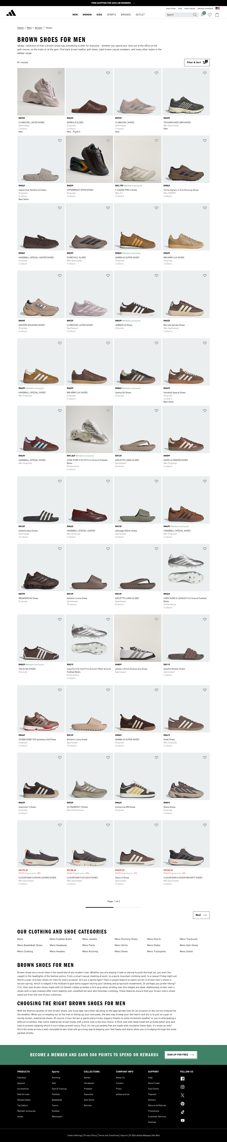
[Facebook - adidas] (195, 1079)
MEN (75, 15)
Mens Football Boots (61, 939)
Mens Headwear (58, 945)
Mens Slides (153, 945)
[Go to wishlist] (209, 15)
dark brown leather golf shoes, (82, 49)
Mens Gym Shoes (189, 945)
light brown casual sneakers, (114, 49)
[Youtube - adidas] (195, 1121)
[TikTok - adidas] (195, 1112)
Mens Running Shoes (126, 939)
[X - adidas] (195, 1096)
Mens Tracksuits (189, 939)
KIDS (99, 15)
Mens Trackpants (156, 951)
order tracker (189, 9)
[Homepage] (11, 13)
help (180, 9)
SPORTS (111, 15)
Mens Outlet (186, 951)
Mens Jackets (89, 939)
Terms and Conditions (108, 1135)
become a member (205, 9)
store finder (171, 9)
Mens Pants (88, 945)
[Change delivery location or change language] (217, 8)
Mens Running (90, 951)
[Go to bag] (217, 15)
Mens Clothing (25, 951)
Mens (20, 939)
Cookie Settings (74, 1135)
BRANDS (126, 15)
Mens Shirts (121, 945)
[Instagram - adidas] (195, 1087)
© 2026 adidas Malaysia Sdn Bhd (144, 1135)
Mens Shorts (154, 939)
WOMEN (87, 15)
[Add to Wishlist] (59, 73)
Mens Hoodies (57, 951)
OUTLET (140, 15)
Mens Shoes (121, 951)
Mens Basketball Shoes (29, 945)
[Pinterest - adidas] (195, 1104)
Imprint (124, 1135)
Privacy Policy (90, 1135)
